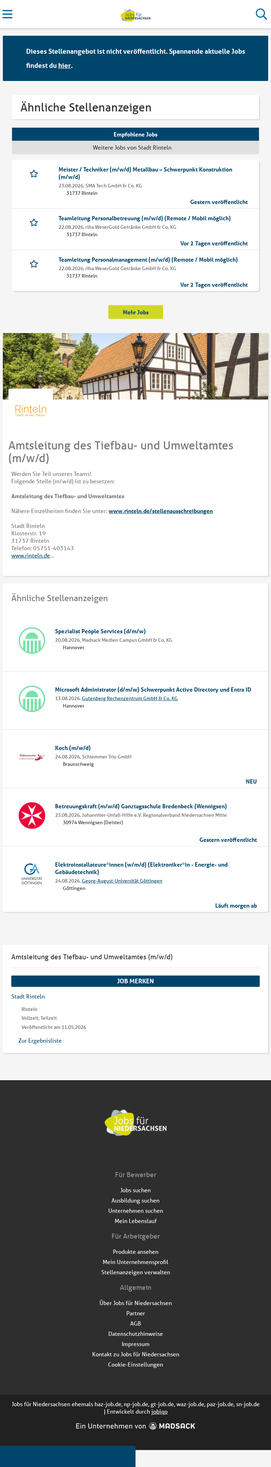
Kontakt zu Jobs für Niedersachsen (135, 1354)
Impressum (136, 1343)
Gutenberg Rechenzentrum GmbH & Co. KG (130, 698)
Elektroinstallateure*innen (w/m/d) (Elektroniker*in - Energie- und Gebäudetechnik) (141, 868)
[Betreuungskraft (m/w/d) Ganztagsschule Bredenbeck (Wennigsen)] (31, 815)
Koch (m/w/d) (73, 747)
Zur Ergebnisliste (40, 1040)
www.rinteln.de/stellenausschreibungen (161, 510)
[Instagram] (142, 1155)
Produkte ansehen (135, 1251)
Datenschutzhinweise (135, 1333)
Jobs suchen (135, 1190)
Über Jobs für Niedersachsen (136, 1302)
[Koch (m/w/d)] (31, 757)
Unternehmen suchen (135, 1210)
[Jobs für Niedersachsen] (135, 14)
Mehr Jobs (136, 312)
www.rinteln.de (30, 555)
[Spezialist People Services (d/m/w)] (31, 640)
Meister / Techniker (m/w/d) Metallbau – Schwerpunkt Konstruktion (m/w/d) (145, 172)
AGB (135, 1323)
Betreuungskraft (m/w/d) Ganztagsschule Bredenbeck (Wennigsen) (141, 806)
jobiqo (159, 1411)
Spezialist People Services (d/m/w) (100, 631)
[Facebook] (130, 1155)
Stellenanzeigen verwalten (135, 1272)
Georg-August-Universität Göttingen (122, 881)
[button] (256, 59)
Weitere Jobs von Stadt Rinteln (132, 147)
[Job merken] (35, 172)
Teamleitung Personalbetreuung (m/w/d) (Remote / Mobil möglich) (145, 218)
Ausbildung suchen (135, 1200)
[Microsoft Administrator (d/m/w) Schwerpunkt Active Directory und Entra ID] (31, 699)
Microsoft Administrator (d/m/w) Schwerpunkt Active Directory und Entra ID (153, 689)
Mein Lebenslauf (136, 1220)
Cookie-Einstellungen (135, 1364)
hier (64, 65)
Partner (135, 1313)
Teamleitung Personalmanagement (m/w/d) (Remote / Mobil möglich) (148, 259)
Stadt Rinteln (28, 996)
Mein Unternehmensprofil (135, 1261)
